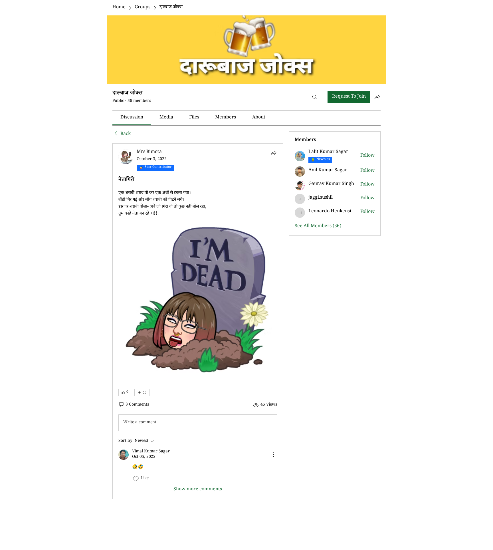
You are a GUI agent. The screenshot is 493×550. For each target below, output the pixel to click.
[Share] (273, 152)
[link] (131, 117)
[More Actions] (273, 454)
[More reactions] (141, 392)
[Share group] (377, 96)
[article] (197, 321)
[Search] (314, 97)
